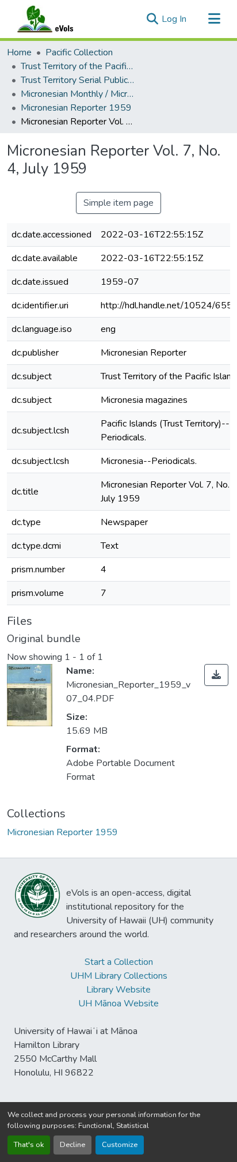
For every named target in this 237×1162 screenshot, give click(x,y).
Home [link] (19, 52)
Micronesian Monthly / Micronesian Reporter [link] (78, 94)
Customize (119, 1145)
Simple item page (118, 203)
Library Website (118, 989)
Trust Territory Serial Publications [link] (78, 80)
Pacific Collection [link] (79, 52)
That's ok (29, 1145)
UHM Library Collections (118, 975)
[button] (56, 19)
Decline (72, 1145)
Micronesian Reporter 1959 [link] (76, 107)
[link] (216, 675)
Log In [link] (174, 19)
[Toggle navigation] (214, 19)
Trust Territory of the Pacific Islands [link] (78, 66)
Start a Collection (119, 962)
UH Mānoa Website (118, 1003)
